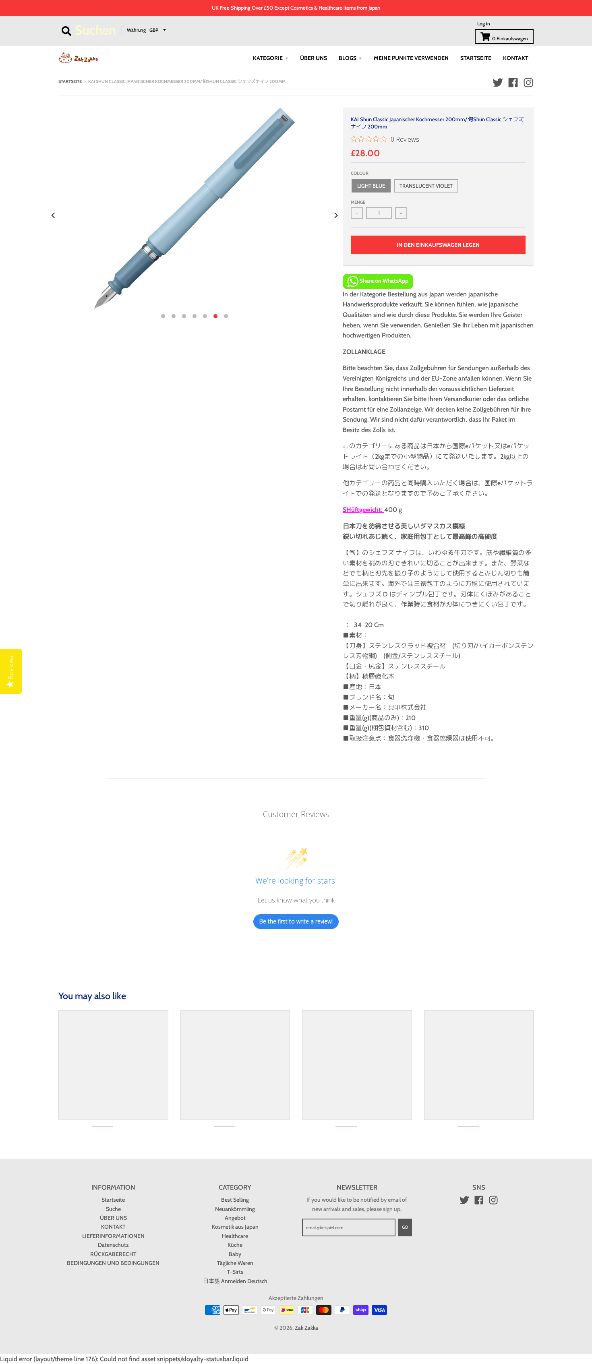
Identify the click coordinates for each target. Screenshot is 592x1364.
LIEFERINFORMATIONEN (113, 1236)
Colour (359, 173)
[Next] (335, 215)
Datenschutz (113, 1244)
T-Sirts (235, 1271)
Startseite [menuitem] (475, 58)
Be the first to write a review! (296, 921)
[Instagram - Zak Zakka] (528, 82)
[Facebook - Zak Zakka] (513, 82)
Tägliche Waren (235, 1263)
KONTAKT (113, 1226)
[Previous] (53, 215)
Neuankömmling (235, 1209)
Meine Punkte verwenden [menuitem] (411, 58)
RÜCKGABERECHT (113, 1254)
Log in (483, 24)
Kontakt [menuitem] (515, 58)
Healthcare (235, 1236)
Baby (235, 1254)
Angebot (235, 1217)
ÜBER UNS (113, 1217)
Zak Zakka (306, 1327)
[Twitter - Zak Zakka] (498, 82)
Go (405, 1227)
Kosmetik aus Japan (235, 1226)
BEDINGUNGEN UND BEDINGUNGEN (113, 1263)
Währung (136, 30)
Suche (113, 1209)
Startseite (70, 81)
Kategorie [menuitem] (268, 58)
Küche (235, 1244)
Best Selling (235, 1199)
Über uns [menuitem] (313, 58)
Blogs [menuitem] (347, 58)
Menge (358, 202)
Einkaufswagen (510, 38)
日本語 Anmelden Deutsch (235, 1281)
